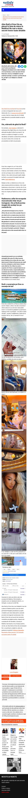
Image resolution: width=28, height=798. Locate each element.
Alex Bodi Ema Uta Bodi (8, 108)
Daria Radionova (10, 179)
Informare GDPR (6, 790)
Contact (4, 786)
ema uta (6, 678)
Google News (19, 720)
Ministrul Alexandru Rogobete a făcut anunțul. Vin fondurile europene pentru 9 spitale (13, 632)
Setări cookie (5, 792)
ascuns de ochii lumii (18, 113)
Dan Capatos (12, 128)
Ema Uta (18, 108)
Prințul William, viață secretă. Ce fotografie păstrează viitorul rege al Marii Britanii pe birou (22, 740)
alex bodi (6, 675)
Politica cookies (6, 788)
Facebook (21, 722)
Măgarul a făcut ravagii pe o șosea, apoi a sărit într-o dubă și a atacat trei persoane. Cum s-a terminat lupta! (14, 744)
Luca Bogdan (6, 34)
